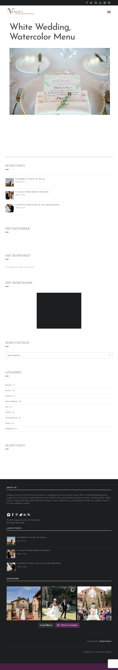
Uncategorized (11, 418)
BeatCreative (105, 641)
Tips (7, 407)
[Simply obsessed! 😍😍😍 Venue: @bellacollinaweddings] (24, 603)
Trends (8, 412)
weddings (9, 429)
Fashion (8, 396)
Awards (8, 385)
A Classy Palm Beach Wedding (32, 192)
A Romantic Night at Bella (30, 179)
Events (8, 390)
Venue (7, 423)
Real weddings (11, 401)
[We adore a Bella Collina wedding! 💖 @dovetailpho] (59, 603)
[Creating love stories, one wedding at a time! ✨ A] (94, 603)
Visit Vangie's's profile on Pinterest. (20, 267)
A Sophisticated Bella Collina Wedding (38, 205)
